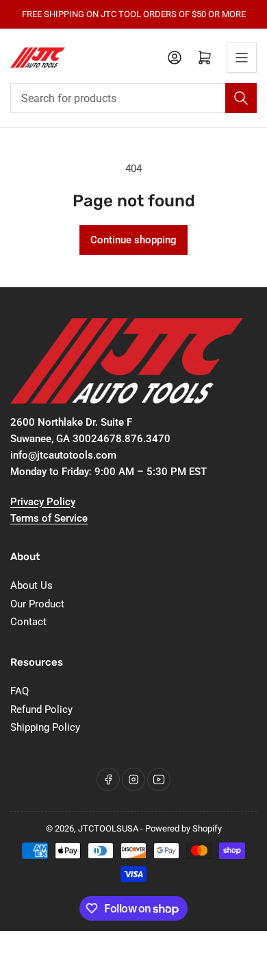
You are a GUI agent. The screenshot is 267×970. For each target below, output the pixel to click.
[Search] (241, 98)
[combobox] (133, 98)
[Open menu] (242, 58)
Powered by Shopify (183, 828)
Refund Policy (41, 709)
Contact (28, 622)
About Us (31, 585)
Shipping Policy (45, 727)
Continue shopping (133, 240)
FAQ (19, 691)
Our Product (37, 604)
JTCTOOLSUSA (108, 828)
